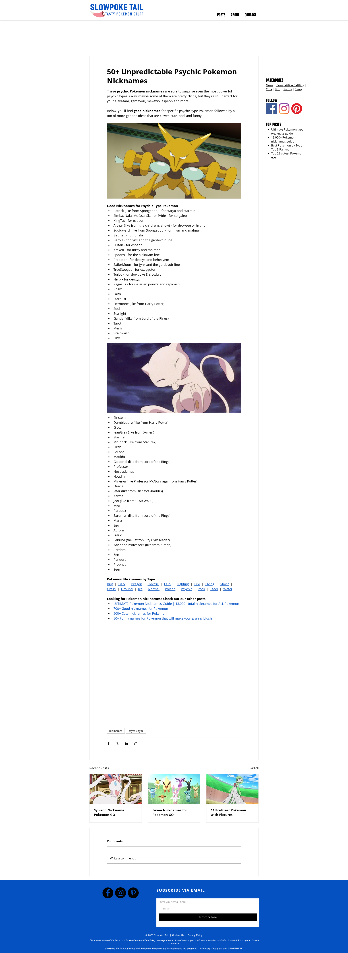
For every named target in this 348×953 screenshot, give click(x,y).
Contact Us (178, 935)
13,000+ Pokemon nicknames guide (283, 139)
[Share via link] (135, 743)
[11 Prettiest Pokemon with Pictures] (232, 789)
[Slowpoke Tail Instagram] (284, 108)
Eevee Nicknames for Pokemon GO (169, 812)
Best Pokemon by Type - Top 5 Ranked (287, 147)
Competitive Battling (290, 85)
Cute (269, 89)
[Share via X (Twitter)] (117, 743)
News (269, 85)
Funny (287, 89)
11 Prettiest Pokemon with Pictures (228, 812)
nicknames (115, 731)
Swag (298, 89)
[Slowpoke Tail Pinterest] (296, 108)
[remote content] (174, 672)
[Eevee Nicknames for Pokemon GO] (174, 789)
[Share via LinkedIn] (126, 743)
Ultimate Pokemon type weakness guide (287, 131)
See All (254, 767)
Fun (277, 89)
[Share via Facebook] (108, 743)
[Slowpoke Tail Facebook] (271, 108)
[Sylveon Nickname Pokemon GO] (116, 789)
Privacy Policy (194, 935)
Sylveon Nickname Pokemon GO (109, 812)
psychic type (136, 731)
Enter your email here (172, 901)
